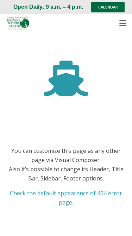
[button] (123, 23)
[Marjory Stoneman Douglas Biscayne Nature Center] (20, 23)
